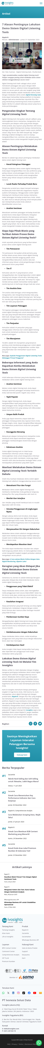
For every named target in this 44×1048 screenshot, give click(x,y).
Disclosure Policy (31, 1044)
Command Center (8, 951)
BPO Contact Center (9, 948)
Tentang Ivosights (8, 930)
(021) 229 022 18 (10, 1031)
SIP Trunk (5, 958)
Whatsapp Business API (30, 940)
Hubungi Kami (22, 755)
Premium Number (8, 961)
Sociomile (25, 933)
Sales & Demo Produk (29, 948)
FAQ (8, 1044)
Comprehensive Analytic (10, 955)
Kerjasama (26, 955)
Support (25, 951)
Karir (24, 958)
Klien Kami (6, 933)
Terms (21, 1044)
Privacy (14, 1044)
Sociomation (26, 937)
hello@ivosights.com (11, 1029)
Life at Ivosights (7, 937)
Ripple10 (25, 930)
